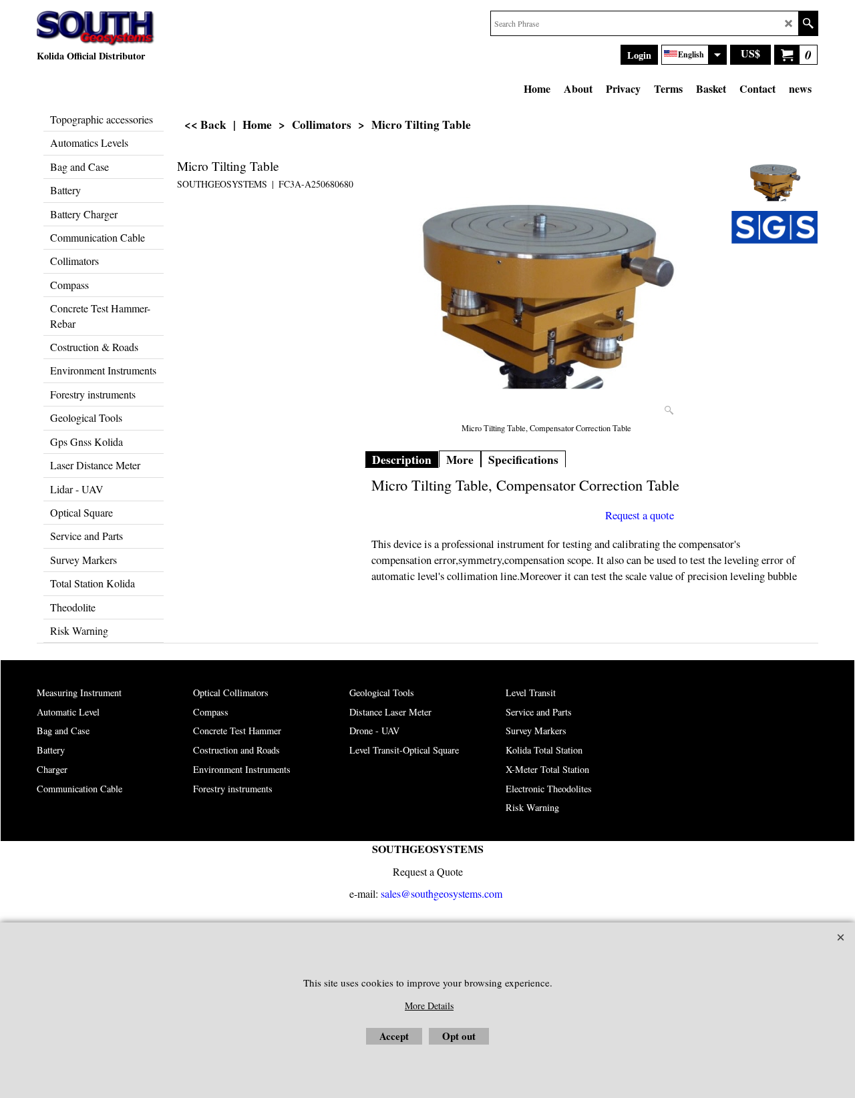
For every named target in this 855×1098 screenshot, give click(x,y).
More (460, 459)
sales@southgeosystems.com (441, 893)
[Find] (808, 23)
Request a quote (639, 515)
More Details (429, 1005)
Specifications (523, 459)
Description (402, 459)
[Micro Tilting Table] (546, 287)
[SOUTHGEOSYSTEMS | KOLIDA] (96, 29)
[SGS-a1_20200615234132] (774, 227)
